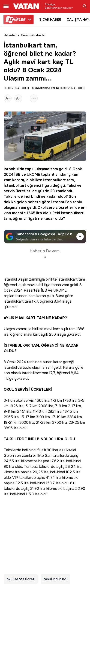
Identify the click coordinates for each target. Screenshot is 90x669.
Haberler (10, 35)
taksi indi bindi (55, 579)
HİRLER (16, 19)
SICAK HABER (50, 19)
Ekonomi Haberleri (33, 35)
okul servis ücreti (20, 579)
